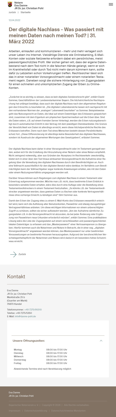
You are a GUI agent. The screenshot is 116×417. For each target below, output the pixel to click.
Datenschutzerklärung (35, 410)
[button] (58, 341)
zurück (13, 12)
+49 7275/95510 (33, 309)
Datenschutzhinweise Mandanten (68, 410)
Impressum (14, 410)
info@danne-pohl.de (25, 316)
